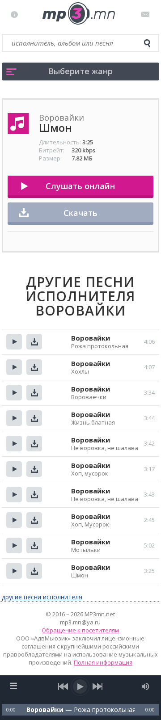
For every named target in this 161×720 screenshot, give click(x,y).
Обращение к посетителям (80, 630)
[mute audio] (145, 686)
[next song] (98, 686)
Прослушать (14, 341)
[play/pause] (80, 686)
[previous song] (63, 686)
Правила (16, 14)
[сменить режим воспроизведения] (13, 685)
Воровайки (90, 338)
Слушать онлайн (80, 186)
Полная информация (103, 662)
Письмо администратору (147, 14)
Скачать (80, 212)
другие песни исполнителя (42, 597)
